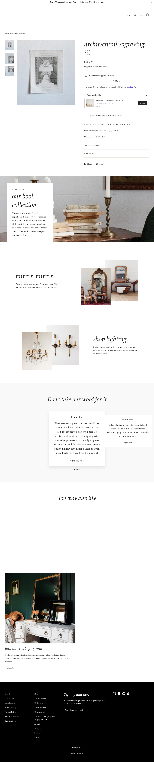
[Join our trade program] (40, 608)
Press (36, 737)
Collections (38, 703)
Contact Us (9, 698)
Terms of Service (12, 716)
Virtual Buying (40, 698)
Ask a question (90, 153)
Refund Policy (10, 712)
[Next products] (146, 95)
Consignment (39, 712)
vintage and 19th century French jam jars (109, 100)
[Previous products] (141, 95)
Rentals (37, 724)
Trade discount (40, 707)
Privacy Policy (10, 707)
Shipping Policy (11, 721)
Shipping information (93, 145)
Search (7, 694)
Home (7, 34)
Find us (37, 733)
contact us (11, 668)
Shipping (87, 66)
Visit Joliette (10, 703)
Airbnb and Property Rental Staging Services (45, 718)
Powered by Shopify (77, 754)
